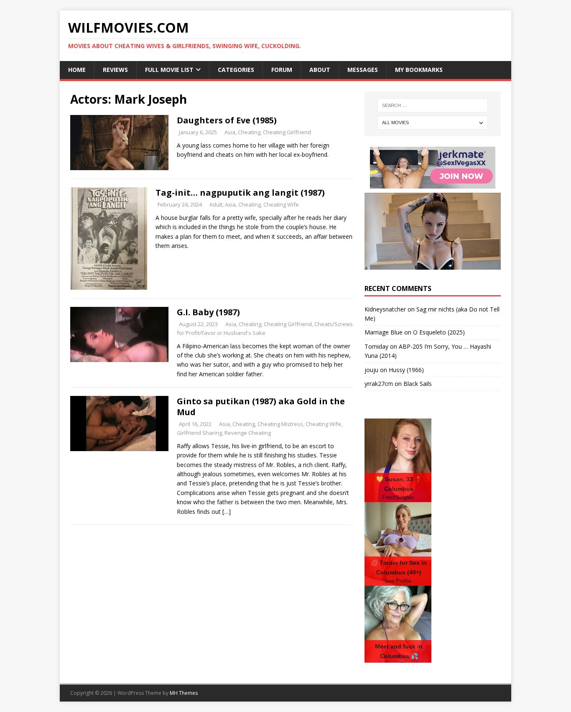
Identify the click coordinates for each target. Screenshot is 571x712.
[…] (226, 511)
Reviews (115, 70)
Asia (229, 132)
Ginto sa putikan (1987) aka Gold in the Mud (261, 407)
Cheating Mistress (280, 424)
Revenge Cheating (247, 432)
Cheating (249, 132)
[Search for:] (432, 105)
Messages (362, 70)
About (319, 70)
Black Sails (417, 384)
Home (77, 70)
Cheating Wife (281, 204)
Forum (281, 70)
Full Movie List (169, 70)
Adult (215, 204)
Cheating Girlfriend (287, 132)
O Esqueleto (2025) (439, 332)
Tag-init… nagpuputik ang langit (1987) (240, 192)
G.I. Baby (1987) (208, 312)
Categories (236, 70)
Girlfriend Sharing (199, 432)
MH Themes (184, 693)
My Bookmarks (419, 70)
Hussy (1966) (406, 370)
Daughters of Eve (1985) (227, 120)
